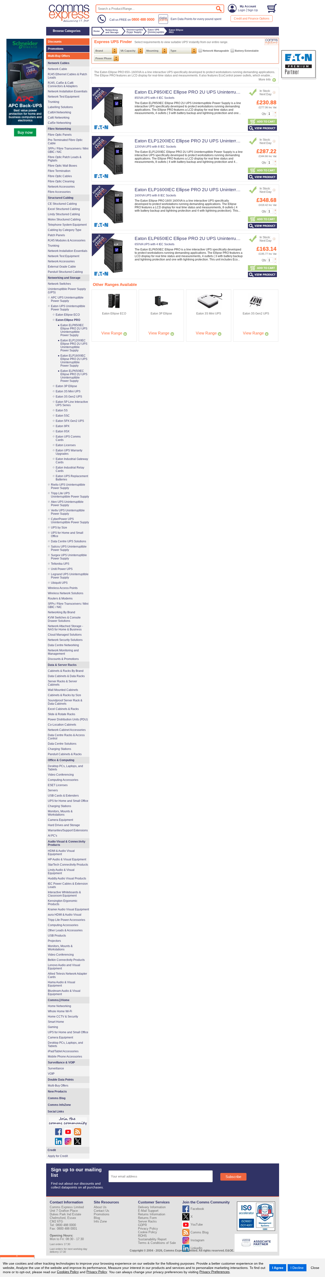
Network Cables (58, 63)
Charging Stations (59, 749)
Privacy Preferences (214, 1272)
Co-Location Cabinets (62, 724)
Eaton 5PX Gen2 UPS (70, 421)
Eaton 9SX (62, 431)
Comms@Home (58, 1000)
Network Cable (57, 69)
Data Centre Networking (63, 645)
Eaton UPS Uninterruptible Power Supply (68, 307)
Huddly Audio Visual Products (67, 878)
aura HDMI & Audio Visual (64, 914)
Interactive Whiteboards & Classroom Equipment (64, 894)
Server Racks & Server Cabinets (62, 683)
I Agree (277, 1268)
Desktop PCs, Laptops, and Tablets (65, 767)
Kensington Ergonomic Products (62, 902)
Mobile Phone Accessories (65, 1056)
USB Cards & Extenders (63, 795)
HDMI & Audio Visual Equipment (61, 852)
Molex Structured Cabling (64, 219)
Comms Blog (56, 1098)
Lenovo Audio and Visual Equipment (64, 966)
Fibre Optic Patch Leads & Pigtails (64, 158)
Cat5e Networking (59, 123)
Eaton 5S (62, 410)
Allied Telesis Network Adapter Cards (67, 975)
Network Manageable (216, 50)
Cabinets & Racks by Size (64, 695)
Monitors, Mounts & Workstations (60, 813)
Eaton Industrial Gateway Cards (72, 460)
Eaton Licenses (66, 445)
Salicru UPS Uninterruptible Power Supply (69, 548)
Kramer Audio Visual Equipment (68, 909)
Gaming (53, 1027)
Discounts (55, 41)
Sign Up (252, 10)
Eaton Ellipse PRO (68, 320)
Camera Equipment (60, 820)
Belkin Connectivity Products (66, 960)
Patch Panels (56, 235)
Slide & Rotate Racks (61, 714)
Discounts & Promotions (63, 659)
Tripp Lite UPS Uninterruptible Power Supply (70, 495)
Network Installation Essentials (67, 91)
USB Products (57, 935)
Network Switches (59, 283)
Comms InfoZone (59, 1105)
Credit (52, 1150)
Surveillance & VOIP (61, 1062)
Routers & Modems (60, 598)
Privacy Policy (96, 1272)
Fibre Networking (59, 128)
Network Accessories (61, 186)
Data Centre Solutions (62, 743)
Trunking (53, 102)
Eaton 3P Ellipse (66, 386)
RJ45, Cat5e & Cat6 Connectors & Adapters (63, 84)
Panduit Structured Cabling (65, 272)
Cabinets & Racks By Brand (66, 671)
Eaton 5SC (63, 415)
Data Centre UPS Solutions (68, 541)
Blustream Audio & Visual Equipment (64, 992)
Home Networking (59, 1006)
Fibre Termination (59, 171)
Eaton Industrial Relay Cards (70, 469)
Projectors (54, 941)
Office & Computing (61, 760)
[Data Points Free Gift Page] (190, 23)
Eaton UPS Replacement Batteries (72, 477)
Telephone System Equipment (67, 224)
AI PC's (52, 835)
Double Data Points (61, 1079)
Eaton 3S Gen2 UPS (69, 396)
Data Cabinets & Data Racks (66, 676)
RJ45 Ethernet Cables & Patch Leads (67, 76)
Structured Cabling (60, 198)
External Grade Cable (62, 266)
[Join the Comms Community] (67, 1121)
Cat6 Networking (58, 117)
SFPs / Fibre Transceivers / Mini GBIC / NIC (68, 150)
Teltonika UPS (60, 563)
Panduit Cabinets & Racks (65, 754)
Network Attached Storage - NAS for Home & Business (65, 627)
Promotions (56, 48)
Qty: (264, 113)
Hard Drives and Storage (64, 825)
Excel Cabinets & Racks (63, 709)
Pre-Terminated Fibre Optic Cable (65, 141)
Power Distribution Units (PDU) (68, 719)
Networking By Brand (61, 612)
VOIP (51, 1073)
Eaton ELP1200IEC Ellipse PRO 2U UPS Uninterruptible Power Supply (207, 140)
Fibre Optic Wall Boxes (62, 165)
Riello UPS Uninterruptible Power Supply (68, 486)
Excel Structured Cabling (64, 209)
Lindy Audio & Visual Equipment (61, 871)
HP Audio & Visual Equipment (67, 859)
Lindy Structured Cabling (64, 214)
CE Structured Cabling (62, 203)
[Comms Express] (69, 21)
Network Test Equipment (63, 96)
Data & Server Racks (62, 665)
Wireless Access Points (63, 588)
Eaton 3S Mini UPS (68, 391)
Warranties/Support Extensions (68, 830)
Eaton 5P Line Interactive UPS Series (72, 403)
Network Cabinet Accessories (67, 730)
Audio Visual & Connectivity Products (66, 843)
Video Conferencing (61, 774)
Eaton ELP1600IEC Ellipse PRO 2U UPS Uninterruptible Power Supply (207, 189)
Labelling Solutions (60, 107)
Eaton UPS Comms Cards (68, 438)
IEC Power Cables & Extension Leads (68, 885)
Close (315, 1268)
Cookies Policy (68, 1272)
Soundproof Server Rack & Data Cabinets (65, 702)
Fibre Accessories (59, 192)
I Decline (297, 1268)
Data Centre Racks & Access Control (66, 736)
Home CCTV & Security (63, 1016)
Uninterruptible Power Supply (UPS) (67, 290)
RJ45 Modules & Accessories (66, 240)
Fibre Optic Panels (60, 134)
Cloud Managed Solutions (65, 634)
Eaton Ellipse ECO (68, 314)
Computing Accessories (63, 780)
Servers (53, 790)
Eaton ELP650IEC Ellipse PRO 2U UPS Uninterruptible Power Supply (206, 238)
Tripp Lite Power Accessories (66, 920)
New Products (57, 1091)
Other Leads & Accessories (65, 930)
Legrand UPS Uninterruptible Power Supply (70, 576)
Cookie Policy (147, 1232)
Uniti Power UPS (62, 569)
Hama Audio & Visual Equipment (61, 984)
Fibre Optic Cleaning (61, 181)
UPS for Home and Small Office (67, 534)
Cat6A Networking (59, 112)
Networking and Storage (64, 277)
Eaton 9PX (62, 426)
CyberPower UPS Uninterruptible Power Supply (70, 520)
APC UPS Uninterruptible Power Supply (67, 299)
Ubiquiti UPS (59, 582)
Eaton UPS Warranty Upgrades (69, 452)
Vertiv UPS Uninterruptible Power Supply (68, 512)
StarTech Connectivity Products (68, 864)
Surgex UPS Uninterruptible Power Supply (69, 557)
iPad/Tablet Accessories (63, 1051)
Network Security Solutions (65, 640)
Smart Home (56, 1021)
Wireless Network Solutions (65, 593)
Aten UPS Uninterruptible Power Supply (67, 503)
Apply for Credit (58, 1156)
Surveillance (56, 1068)
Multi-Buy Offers (59, 56)
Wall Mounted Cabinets (63, 690)
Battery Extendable (247, 50)
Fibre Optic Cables (60, 176)
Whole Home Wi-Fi (60, 1011)
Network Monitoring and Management (63, 652)
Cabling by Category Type (64, 230)
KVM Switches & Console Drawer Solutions (64, 619)
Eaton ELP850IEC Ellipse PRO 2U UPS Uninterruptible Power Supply (206, 92)
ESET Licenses (58, 785)
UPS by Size (59, 527)
